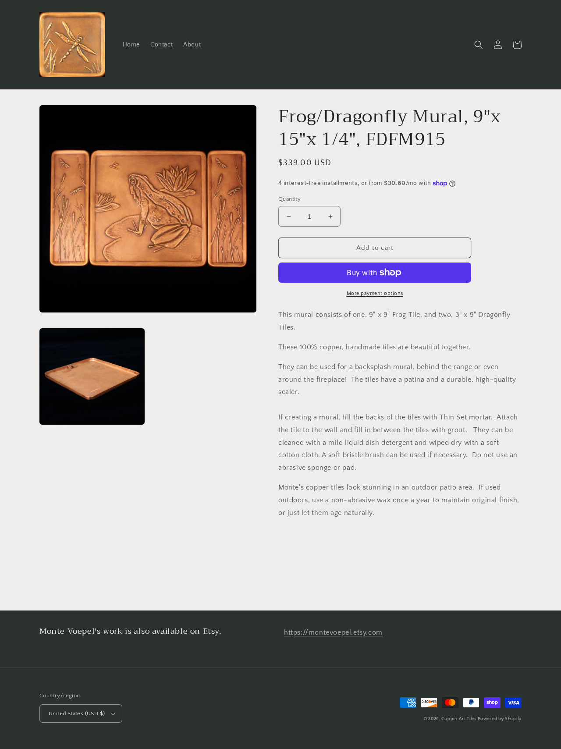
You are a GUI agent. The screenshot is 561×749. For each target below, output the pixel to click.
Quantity (289, 199)
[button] (478, 44)
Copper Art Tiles (458, 719)
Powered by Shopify (500, 719)
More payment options (375, 293)
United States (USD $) (77, 713)
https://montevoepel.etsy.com (333, 632)
